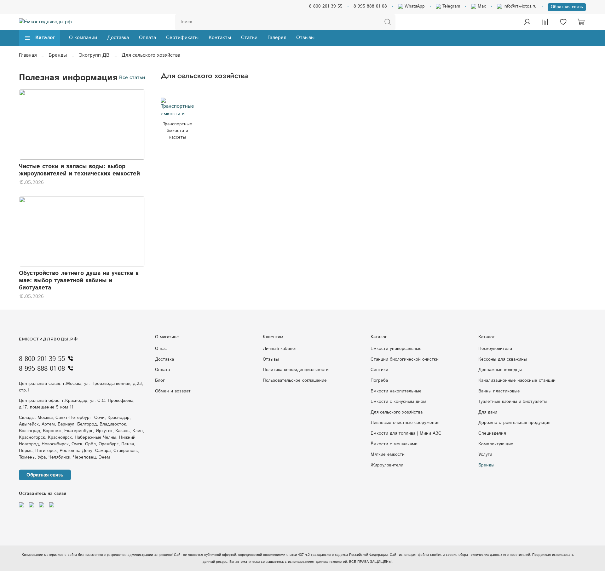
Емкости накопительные (396, 391)
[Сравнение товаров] (545, 22)
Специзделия (492, 433)
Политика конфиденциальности (296, 370)
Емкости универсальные (396, 348)
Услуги (485, 454)
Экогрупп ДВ (94, 55)
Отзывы (305, 37)
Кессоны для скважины (502, 359)
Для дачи (487, 412)
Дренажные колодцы (500, 370)
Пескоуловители (495, 348)
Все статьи (132, 77)
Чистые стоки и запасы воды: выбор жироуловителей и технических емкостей (79, 170)
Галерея (277, 37)
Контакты (220, 37)
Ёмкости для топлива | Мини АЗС (406, 433)
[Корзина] (581, 22)
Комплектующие (495, 444)
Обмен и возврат (173, 391)
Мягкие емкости (388, 454)
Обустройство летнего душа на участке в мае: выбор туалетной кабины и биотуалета (79, 280)
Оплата (147, 37)
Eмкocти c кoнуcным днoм (398, 401)
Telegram (450, 6)
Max (481, 6)
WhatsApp (414, 6)
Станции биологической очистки (405, 359)
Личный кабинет (280, 348)
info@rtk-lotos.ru (519, 6)
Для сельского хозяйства (397, 412)
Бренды (58, 55)
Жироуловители (387, 465)
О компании (83, 37)
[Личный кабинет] (527, 22)
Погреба (379, 380)
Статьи (249, 37)
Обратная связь (567, 7)
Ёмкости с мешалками (394, 444)
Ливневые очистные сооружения (405, 423)
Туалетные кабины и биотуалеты (512, 401)
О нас (161, 348)
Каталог (45, 37)
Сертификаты (182, 37)
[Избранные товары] (563, 22)
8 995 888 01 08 (370, 6)
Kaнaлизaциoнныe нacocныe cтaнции (517, 380)
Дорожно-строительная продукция (514, 423)
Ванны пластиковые (499, 391)
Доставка (118, 37)
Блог (160, 380)
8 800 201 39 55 (326, 6)
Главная (28, 55)
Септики (379, 370)
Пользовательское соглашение (295, 380)
